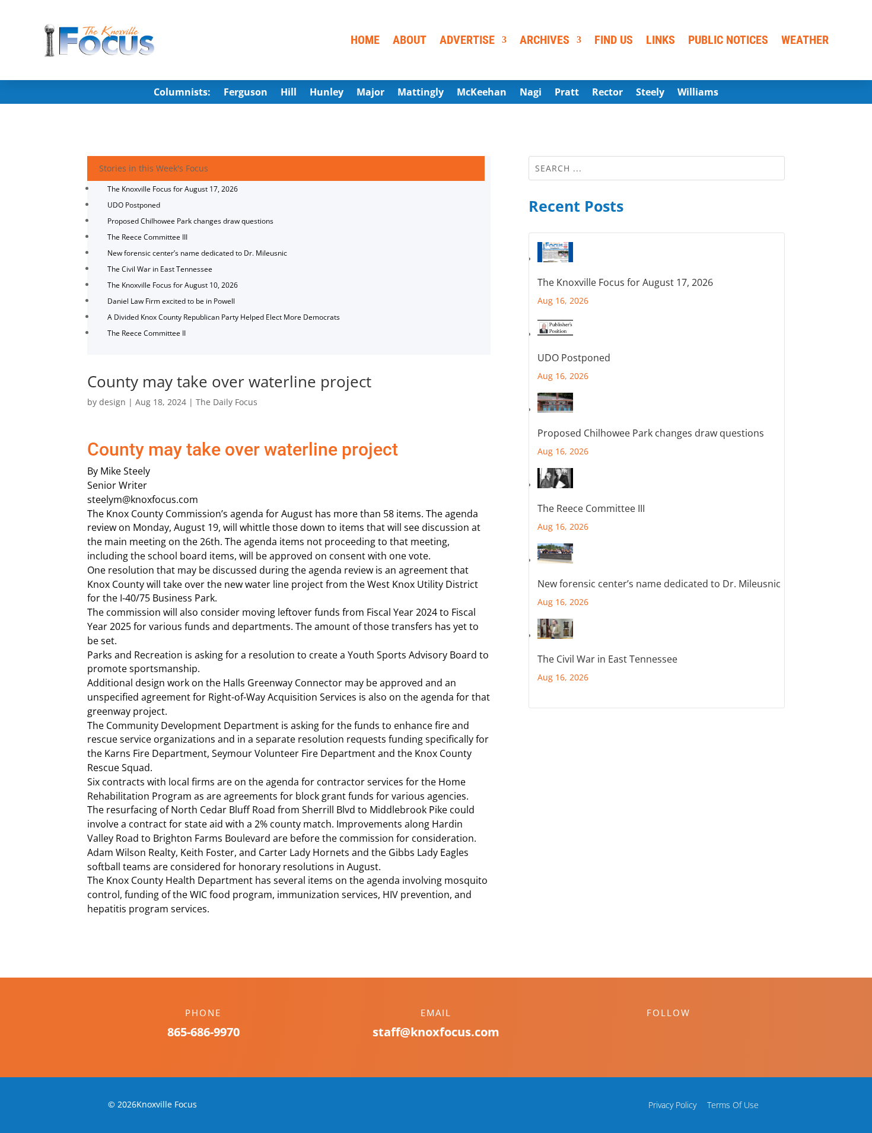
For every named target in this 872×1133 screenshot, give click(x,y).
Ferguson (246, 93)
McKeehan (482, 93)
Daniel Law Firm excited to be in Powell (171, 301)
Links (660, 40)
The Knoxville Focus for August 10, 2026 (172, 285)
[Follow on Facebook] (656, 1033)
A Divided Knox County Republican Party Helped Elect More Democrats (223, 317)
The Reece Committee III (147, 237)
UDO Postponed (133, 205)
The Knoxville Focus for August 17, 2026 (172, 189)
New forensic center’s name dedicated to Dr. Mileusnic (197, 253)
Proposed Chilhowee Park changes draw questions (190, 221)
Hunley (326, 93)
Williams (697, 93)
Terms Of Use (733, 1104)
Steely (650, 93)
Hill (289, 93)
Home (365, 40)
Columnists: (182, 93)
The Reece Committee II (146, 333)
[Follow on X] (680, 1033)
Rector (607, 93)
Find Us (613, 40)
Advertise (467, 40)
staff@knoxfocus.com (436, 1032)
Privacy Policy (672, 1104)
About (410, 40)
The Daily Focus (226, 402)
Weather (805, 40)
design (112, 402)
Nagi (531, 93)
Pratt (567, 93)
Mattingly (420, 93)
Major (370, 93)
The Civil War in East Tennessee (159, 269)
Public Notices (728, 40)
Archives (544, 40)
